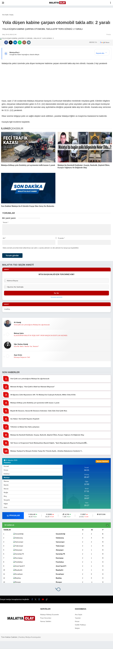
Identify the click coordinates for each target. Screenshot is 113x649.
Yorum (5, 222)
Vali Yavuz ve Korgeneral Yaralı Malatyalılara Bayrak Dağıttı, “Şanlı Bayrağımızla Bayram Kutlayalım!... (49, 443)
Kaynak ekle (101, 52)
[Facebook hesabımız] (32, 599)
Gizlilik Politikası (80, 625)
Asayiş (108, 34)
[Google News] (104, 42)
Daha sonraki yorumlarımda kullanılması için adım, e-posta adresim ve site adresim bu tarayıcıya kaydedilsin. (41, 248)
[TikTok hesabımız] (47, 599)
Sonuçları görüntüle (56, 297)
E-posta (61, 238)
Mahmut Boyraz (12, 281)
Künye (77, 621)
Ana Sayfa (78, 614)
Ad (4, 238)
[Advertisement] (56, 83)
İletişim (77, 628)
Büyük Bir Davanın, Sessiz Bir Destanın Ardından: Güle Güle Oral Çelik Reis (38, 411)
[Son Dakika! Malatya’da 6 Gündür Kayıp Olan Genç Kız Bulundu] (28, 188)
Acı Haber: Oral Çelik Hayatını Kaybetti (24, 419)
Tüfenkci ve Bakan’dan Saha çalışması (24, 427)
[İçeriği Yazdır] (29, 42)
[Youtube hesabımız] (43, 599)
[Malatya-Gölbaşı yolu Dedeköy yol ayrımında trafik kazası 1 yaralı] (28, 147)
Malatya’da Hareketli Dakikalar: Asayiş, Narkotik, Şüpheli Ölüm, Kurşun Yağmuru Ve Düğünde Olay (47, 435)
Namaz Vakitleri (45, 621)
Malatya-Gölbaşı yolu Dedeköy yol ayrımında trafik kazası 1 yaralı (34, 403)
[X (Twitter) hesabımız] (36, 599)
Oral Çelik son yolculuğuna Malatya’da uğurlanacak (29, 378)
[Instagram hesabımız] (39, 599)
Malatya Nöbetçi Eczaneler (49, 614)
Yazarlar (78, 618)
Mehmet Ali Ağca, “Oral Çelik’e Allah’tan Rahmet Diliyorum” (32, 387)
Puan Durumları (45, 618)
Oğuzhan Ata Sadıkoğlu (15, 287)
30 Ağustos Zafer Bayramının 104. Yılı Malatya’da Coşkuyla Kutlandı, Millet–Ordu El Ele (43, 395)
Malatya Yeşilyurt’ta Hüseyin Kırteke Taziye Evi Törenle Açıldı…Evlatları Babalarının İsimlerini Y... (46, 451)
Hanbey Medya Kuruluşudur (30, 637)
